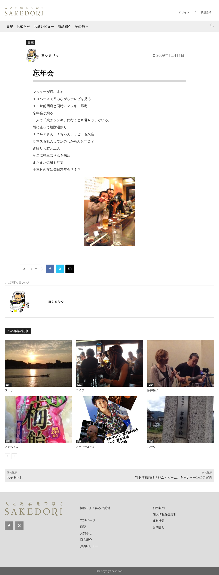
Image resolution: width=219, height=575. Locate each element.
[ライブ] (109, 363)
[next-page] (14, 456)
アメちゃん (12, 446)
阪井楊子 (152, 390)
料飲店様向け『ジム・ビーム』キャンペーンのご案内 (173, 477)
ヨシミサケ (50, 55)
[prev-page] (7, 456)
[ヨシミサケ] (33, 55)
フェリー (10, 390)
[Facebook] (50, 269)
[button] (212, 25)
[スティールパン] (109, 419)
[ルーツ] (180, 419)
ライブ (80, 390)
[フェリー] (38, 363)
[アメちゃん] (38, 419)
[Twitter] (60, 269)
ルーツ (151, 446)
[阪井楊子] (180, 363)
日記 (30, 42)
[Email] (69, 269)
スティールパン (85, 446)
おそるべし (15, 477)
